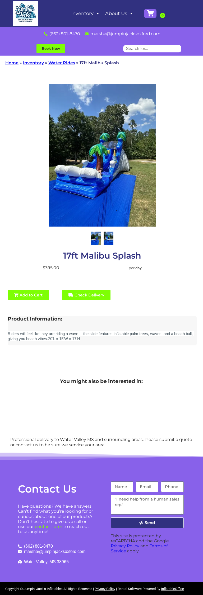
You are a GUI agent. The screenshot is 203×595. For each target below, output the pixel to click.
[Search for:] (152, 48)
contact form (48, 526)
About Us (116, 13)
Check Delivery (88, 295)
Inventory (82, 13)
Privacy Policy (125, 545)
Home (12, 62)
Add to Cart (31, 295)
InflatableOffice (172, 589)
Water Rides (61, 62)
